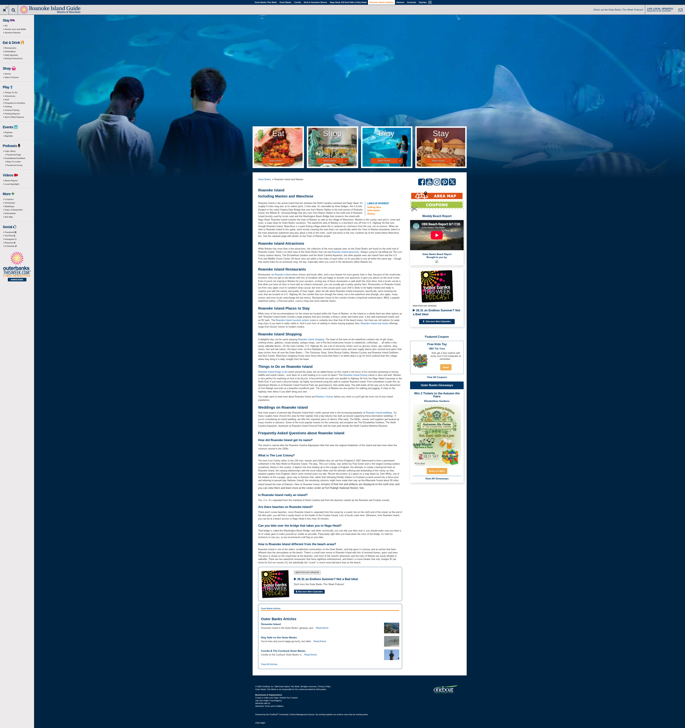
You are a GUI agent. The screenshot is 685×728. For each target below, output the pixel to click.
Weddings (9, 206)
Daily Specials (11, 55)
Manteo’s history (324, 396)
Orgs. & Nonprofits (14, 210)
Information (10, 213)
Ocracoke (411, 2)
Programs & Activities (15, 103)
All (6, 26)
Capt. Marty (10, 151)
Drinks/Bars (10, 51)
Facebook (10, 232)
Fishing (8, 107)
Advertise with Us (262, 703)
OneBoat (273, 714)
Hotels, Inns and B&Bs (15, 29)
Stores (8, 74)
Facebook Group (14, 165)
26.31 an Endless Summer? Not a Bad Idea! (436, 312)
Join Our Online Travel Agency (268, 700)
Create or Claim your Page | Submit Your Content (276, 698)
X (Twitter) (10, 246)
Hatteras (400, 2)
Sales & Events (12, 77)
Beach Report (11, 180)
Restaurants (10, 48)
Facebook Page (14, 155)
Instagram (10, 239)
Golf (7, 100)
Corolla (297, 2)
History (371, 213)
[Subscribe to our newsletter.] (17, 267)
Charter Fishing (12, 110)
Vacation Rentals (13, 33)
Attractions (10, 96)
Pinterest (9, 243)
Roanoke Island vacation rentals (292, 320)
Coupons (9, 199)
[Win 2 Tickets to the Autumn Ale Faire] (437, 434)
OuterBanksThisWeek (15, 158)
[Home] (50, 9)
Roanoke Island (340, 252)
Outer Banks (285, 2)
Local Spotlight (12, 184)
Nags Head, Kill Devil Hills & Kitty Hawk (348, 2)
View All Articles (269, 664)
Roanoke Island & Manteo (381, 2)
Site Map (9, 217)
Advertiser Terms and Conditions (269, 706)
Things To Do (11, 92)
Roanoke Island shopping (311, 339)
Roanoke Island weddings (379, 412)
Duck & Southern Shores (315, 2)
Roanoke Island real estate (374, 323)
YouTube (9, 236)
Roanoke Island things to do (272, 372)
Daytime (8, 132)
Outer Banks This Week (266, 2)
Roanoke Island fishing (355, 375)
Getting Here (374, 207)
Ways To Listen (14, 162)
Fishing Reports (12, 114)
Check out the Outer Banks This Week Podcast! (618, 9)
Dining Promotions (14, 58)
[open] (291, 161)
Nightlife (9, 136)
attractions (353, 252)
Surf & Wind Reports (14, 117)
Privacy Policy (324, 686)
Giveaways (10, 203)
